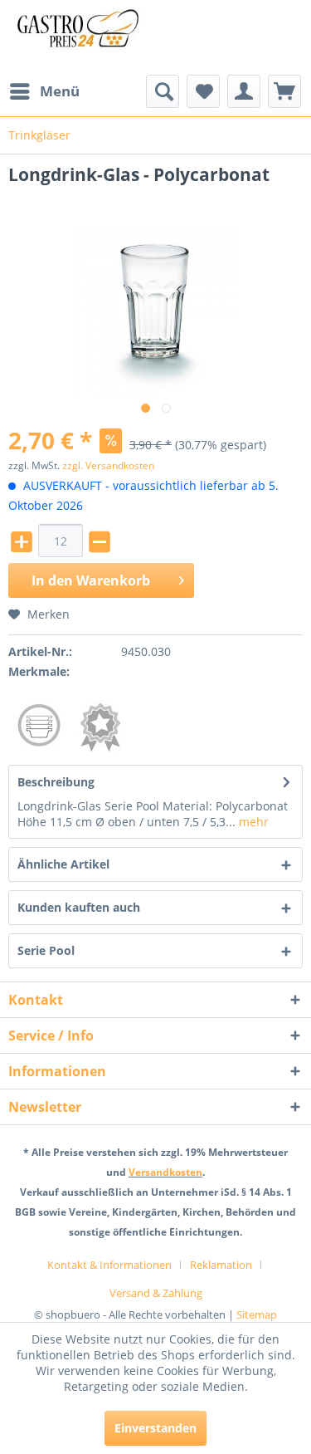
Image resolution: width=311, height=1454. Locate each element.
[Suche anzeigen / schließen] (162, 91)
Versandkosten (165, 1172)
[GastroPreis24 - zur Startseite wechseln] (82, 37)
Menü (60, 90)
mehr (252, 822)
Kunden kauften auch (78, 907)
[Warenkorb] (284, 91)
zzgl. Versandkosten (108, 465)
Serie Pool (46, 950)
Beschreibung (56, 782)
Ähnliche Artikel (63, 864)
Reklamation (221, 1264)
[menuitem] (44, 91)
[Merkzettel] (203, 91)
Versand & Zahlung (155, 1292)
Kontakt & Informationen (109, 1264)
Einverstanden (155, 1428)
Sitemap (256, 1314)
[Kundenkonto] (243, 91)
